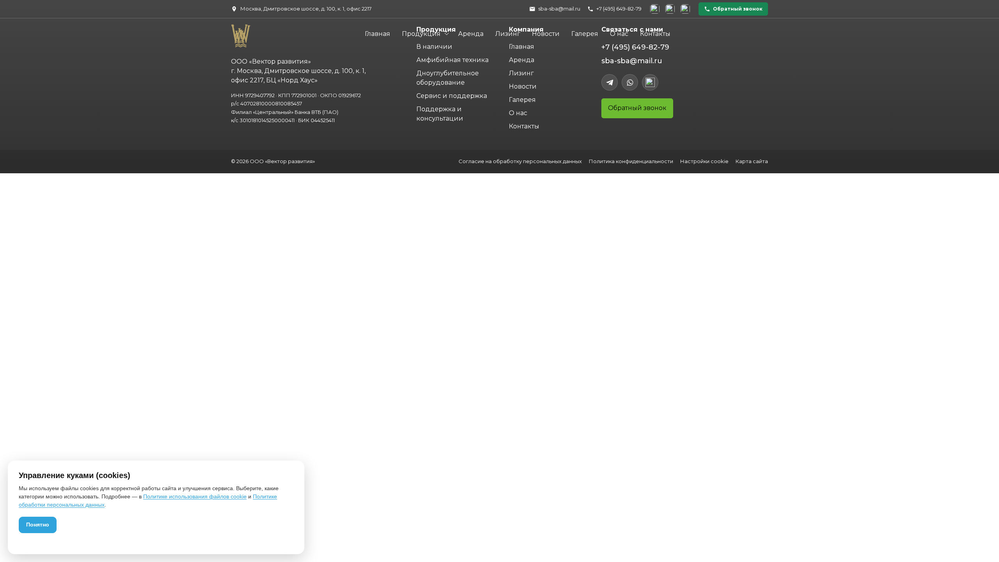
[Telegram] (609, 82)
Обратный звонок (637, 108)
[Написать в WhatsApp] (670, 9)
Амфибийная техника (452, 60)
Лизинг (507, 33)
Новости (546, 33)
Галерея (584, 33)
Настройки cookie (704, 161)
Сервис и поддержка (451, 96)
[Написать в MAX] (685, 9)
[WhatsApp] (630, 82)
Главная (377, 33)
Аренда (471, 33)
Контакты (655, 33)
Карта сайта (752, 161)
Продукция (421, 33)
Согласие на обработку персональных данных (520, 161)
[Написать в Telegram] (655, 9)
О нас (619, 33)
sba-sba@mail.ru (631, 61)
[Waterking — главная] (239, 33)
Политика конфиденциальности (631, 161)
